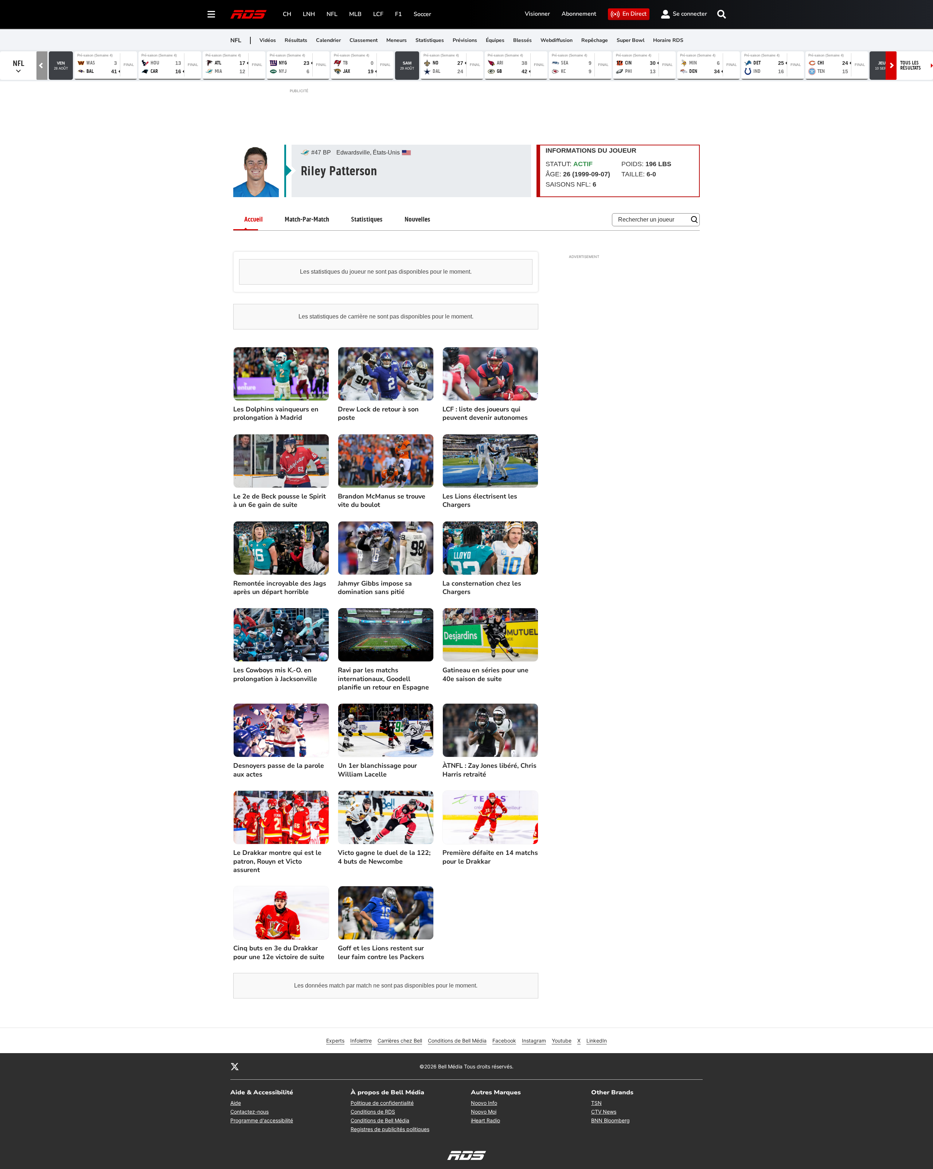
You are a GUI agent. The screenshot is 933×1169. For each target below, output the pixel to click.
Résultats (296, 40)
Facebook (504, 1040)
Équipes (495, 40)
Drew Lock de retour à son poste (378, 413)
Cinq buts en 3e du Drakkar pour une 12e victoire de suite (278, 952)
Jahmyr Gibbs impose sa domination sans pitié (375, 587)
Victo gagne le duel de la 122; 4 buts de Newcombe (384, 857)
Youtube (561, 1040)
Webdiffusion (556, 40)
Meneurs (396, 40)
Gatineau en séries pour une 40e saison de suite (485, 674)
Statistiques (429, 40)
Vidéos (267, 40)
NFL (332, 14)
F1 (398, 14)
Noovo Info (484, 1103)
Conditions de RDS (373, 1112)
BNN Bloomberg (610, 1120)
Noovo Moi (483, 1112)
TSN (596, 1103)
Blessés (522, 40)
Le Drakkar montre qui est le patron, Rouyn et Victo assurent (277, 861)
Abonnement (579, 14)
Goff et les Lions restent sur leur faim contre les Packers (381, 952)
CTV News (603, 1112)
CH (287, 14)
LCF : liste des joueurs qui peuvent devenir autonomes (485, 413)
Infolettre (361, 1040)
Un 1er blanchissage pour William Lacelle (377, 770)
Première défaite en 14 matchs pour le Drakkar (490, 857)
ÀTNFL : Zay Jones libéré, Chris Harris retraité (489, 770)
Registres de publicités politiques (390, 1129)
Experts (335, 1040)
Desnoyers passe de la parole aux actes (278, 770)
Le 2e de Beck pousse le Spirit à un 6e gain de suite (279, 500)
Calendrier (328, 40)
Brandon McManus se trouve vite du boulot (381, 500)
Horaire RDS (668, 40)
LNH (309, 14)
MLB (355, 14)
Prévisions (465, 40)
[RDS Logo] (248, 14)
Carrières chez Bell (400, 1040)
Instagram (534, 1040)
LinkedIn (596, 1040)
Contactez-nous (249, 1112)
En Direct (634, 14)
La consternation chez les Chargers (481, 587)
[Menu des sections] (211, 14)
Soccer (422, 14)
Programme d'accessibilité (261, 1120)
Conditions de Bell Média (457, 1040)
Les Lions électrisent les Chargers (479, 500)
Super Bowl (630, 40)
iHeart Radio (485, 1120)
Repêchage (594, 40)
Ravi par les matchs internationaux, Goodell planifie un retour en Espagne (383, 679)
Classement (364, 40)
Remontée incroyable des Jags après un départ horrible (279, 587)
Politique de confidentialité (382, 1103)
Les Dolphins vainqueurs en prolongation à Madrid (276, 413)
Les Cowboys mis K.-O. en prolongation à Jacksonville (275, 674)
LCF (378, 14)
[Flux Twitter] (234, 1066)
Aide (235, 1103)
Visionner (537, 14)
